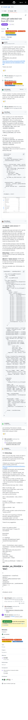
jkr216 (5, 42)
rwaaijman (6, 423)
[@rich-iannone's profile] (3, 90)
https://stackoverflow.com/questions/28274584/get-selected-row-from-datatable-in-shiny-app (13, 62)
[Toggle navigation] (2, 2)
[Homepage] (14, 2)
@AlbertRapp (5, 227)
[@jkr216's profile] (3, 42)
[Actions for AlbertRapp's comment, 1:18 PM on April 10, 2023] (25, 112)
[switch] (4, 70)
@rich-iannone (14, 225)
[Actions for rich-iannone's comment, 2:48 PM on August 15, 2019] (25, 89)
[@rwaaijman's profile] (3, 424)
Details (5, 135)
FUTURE (7, 108)
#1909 (12, 616)
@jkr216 (7, 225)
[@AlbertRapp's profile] (3, 113)
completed (7, 616)
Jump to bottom (5, 39)
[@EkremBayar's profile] (3, 222)
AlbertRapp (7, 112)
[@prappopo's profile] (3, 449)
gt (9, 7)
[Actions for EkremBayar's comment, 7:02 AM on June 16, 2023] (25, 221)
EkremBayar (7, 221)
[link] (12, 24)
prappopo (6, 448)
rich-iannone (7, 89)
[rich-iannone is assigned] (7, 29)
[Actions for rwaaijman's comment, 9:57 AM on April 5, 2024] (25, 423)
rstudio (5, 7)
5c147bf (22, 603)
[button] (23, 154)
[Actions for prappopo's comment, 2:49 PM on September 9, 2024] (25, 448)
